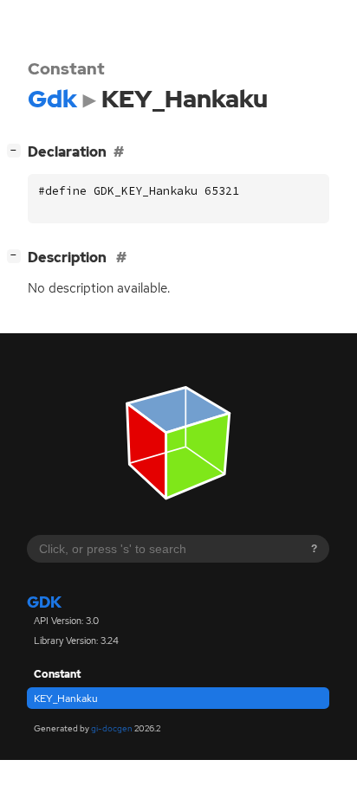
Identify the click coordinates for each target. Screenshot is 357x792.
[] (17, 150)
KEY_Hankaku (66, 698)
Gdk (44, 602)
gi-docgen (112, 728)
